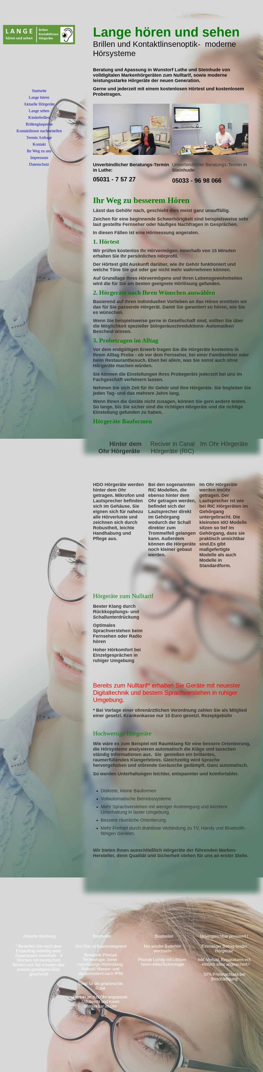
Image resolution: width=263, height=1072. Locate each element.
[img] (39, 47)
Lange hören (39, 97)
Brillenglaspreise (39, 124)
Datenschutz (39, 164)
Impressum (39, 157)
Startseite (39, 91)
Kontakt (39, 144)
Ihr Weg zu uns (39, 151)
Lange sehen (39, 111)
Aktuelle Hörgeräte (39, 104)
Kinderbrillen (39, 117)
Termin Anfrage (39, 137)
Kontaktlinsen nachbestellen (39, 131)
